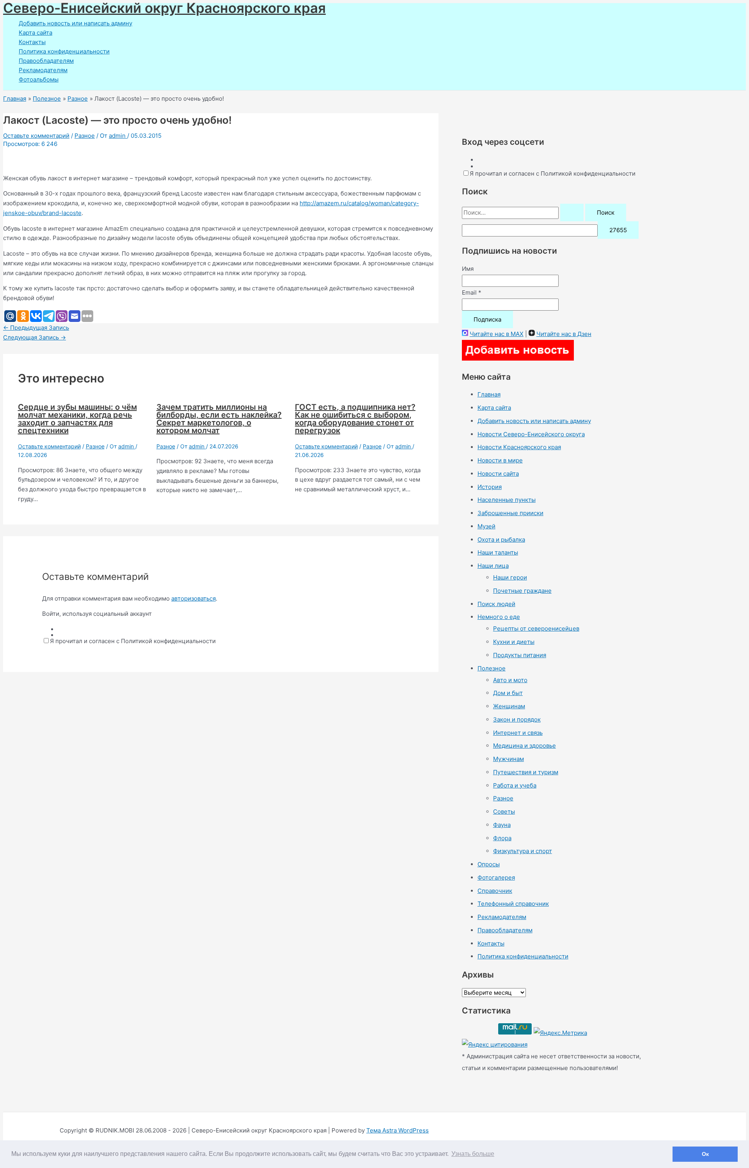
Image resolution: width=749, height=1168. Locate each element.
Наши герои (510, 577)
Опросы (488, 864)
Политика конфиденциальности (64, 51)
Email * (471, 292)
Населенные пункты (506, 499)
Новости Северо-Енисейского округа (531, 434)
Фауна (502, 824)
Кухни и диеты (513, 641)
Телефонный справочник (513, 903)
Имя (468, 268)
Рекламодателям (43, 70)
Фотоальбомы (39, 79)
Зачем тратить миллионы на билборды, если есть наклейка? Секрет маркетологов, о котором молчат (219, 418)
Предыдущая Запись (36, 327)
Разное (85, 135)
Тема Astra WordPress (397, 1130)
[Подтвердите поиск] (572, 212)
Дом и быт (508, 693)
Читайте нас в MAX (497, 334)
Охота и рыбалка (501, 539)
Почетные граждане (522, 590)
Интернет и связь (518, 732)
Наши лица (493, 565)
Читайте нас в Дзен (563, 334)
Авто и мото (510, 680)
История (489, 487)
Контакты (32, 42)
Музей (486, 526)
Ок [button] (705, 1154)
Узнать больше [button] (472, 1153)
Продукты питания (519, 655)
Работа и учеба (514, 785)
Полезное (491, 668)
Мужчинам (508, 759)
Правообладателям (46, 60)
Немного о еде (498, 616)
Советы (504, 811)
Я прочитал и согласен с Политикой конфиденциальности (133, 641)
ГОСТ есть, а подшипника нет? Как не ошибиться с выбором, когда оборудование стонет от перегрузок (355, 418)
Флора (502, 838)
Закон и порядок (517, 719)
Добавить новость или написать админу (75, 23)
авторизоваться (193, 598)
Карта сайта (35, 32)
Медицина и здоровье (524, 745)
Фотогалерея (496, 877)
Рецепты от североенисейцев (536, 628)
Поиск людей (496, 604)
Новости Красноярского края (519, 447)
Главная (489, 394)
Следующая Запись (34, 337)
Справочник (494, 890)
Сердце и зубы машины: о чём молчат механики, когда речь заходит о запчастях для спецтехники (77, 418)
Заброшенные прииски (510, 513)
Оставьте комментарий (36, 135)
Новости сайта (498, 473)
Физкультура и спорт (522, 851)
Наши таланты (497, 552)
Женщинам (509, 706)
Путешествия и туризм (525, 772)
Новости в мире (500, 460)
